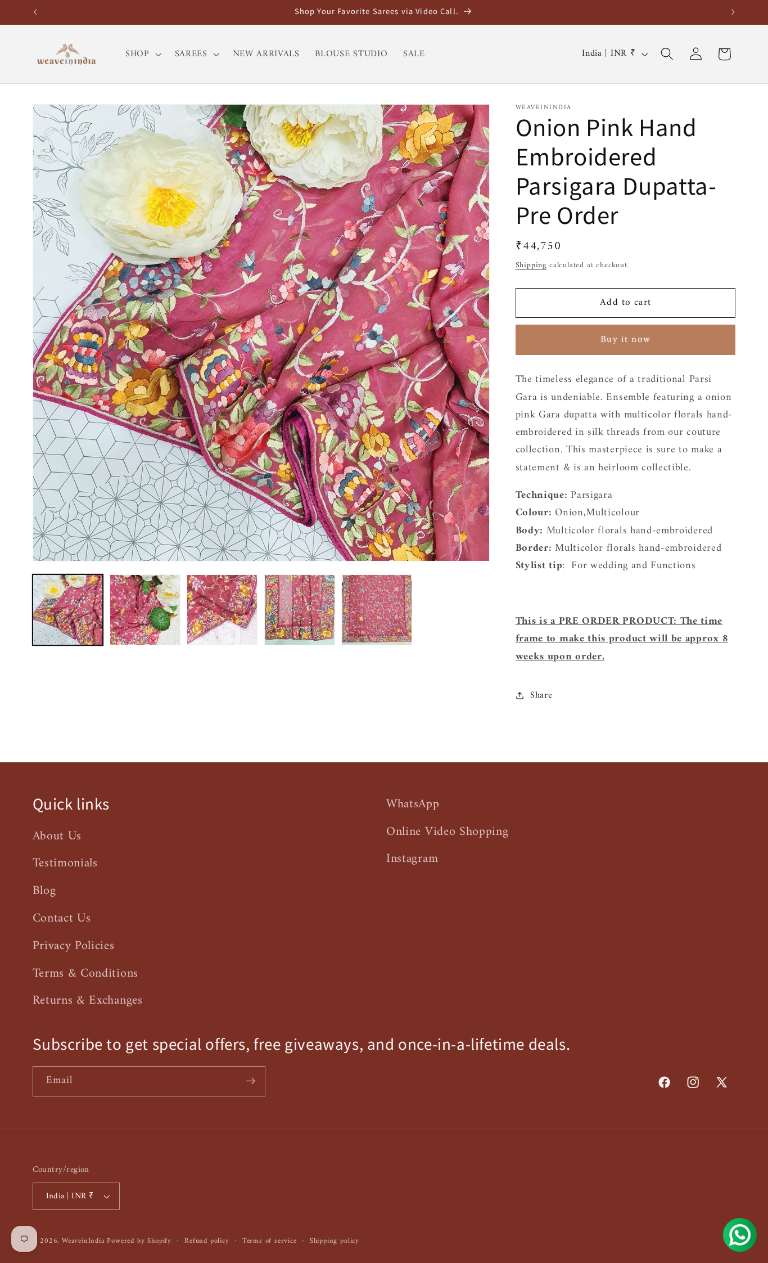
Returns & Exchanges (88, 1001)
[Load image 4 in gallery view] (299, 609)
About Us (57, 836)
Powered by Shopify (139, 1241)
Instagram (412, 859)
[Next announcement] (733, 12)
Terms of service (269, 1241)
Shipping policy (334, 1241)
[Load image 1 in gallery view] (68, 609)
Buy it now (625, 339)
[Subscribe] (250, 1081)
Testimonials (65, 863)
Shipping (531, 265)
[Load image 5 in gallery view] (376, 609)
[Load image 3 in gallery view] (222, 609)
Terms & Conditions (85, 974)
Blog (44, 891)
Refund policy (206, 1241)
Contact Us (62, 918)
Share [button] (541, 695)
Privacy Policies (74, 946)
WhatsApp (413, 804)
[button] (142, 54)
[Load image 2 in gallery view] (145, 609)
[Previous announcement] (34, 12)
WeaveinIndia (83, 1241)
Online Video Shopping (447, 832)
